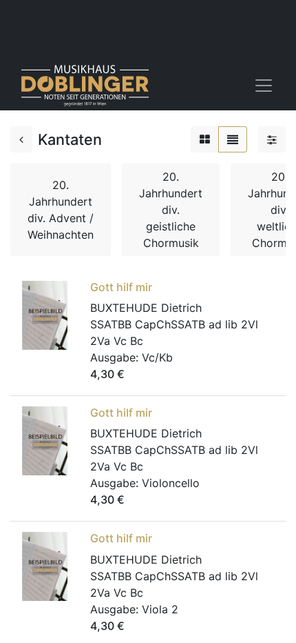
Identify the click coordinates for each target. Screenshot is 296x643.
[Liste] (232, 139)
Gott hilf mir (121, 287)
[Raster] (205, 139)
